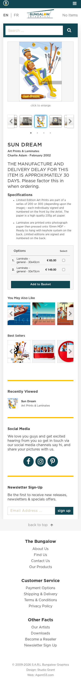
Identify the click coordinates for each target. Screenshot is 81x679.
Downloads (40, 633)
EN (5, 15)
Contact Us (40, 561)
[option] (40, 71)
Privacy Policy (40, 606)
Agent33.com (44, 675)
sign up (64, 510)
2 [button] (37, 133)
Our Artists (40, 627)
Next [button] (70, 121)
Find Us (40, 555)
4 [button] (50, 133)
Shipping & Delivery (40, 594)
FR (16, 15)
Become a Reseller (40, 639)
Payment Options (40, 588)
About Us (40, 549)
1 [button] (31, 133)
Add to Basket (40, 284)
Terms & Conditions (40, 600)
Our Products (40, 567)
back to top (38, 525)
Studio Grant (46, 670)
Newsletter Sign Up (40, 645)
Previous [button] (11, 121)
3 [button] (44, 133)
